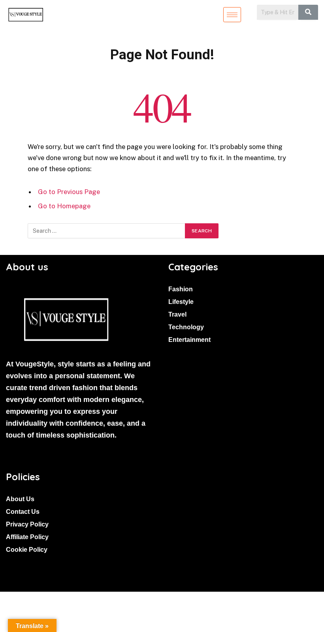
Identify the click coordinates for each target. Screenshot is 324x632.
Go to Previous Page (69, 192)
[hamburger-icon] (232, 14)
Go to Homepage (64, 206)
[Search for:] (107, 230)
